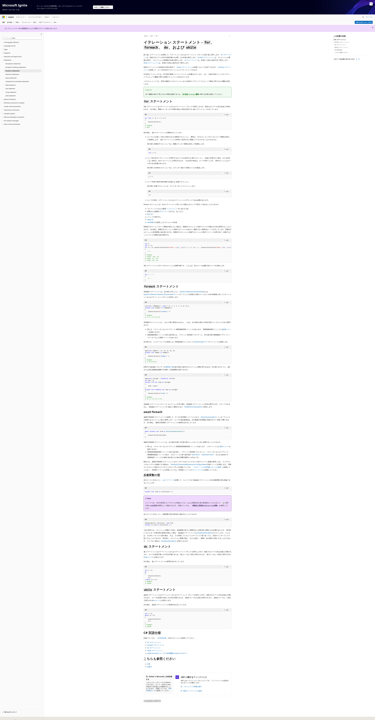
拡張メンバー (224, 446)
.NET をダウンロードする (364, 22)
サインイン (369, 17)
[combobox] (22, 38)
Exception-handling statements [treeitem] (15, 67)
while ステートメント (341, 47)
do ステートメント (340, 45)
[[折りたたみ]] (41, 34)
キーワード (168, 480)
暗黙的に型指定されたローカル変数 (204, 505)
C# (156, 36)
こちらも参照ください (341, 52)
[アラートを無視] (371, 3)
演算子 (151, 222)
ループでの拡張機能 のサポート (167, 653)
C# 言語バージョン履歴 (190, 94)
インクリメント (171, 209)
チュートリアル (198, 470)
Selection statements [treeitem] (12, 74)
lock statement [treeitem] (10, 88)
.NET (151, 36)
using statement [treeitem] (10, 92)
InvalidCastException (204, 533)
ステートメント (206, 57)
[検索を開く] (363, 17)
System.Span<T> (201, 342)
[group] (187, 252)
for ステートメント (340, 40)
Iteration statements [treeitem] (12, 71)
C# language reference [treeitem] (11, 42)
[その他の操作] (229, 36)
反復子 (149, 667)
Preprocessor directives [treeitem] (11, 110)
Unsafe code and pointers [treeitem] (12, 106)
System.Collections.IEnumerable (191, 292)
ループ (148, 557)
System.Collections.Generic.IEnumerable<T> (160, 294)
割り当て (150, 214)
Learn (146, 36)
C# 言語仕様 (162, 638)
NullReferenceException (193, 407)
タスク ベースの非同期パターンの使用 (207, 467)
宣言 (148, 664)
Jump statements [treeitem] (11, 78)
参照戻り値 (169, 367)
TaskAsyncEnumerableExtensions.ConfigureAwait (189, 464)
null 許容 (153, 505)
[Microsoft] (3, 17)
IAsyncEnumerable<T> (209, 417)
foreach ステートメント (341, 42)
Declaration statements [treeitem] (13, 64)
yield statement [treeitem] (10, 96)
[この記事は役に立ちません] (359, 59)
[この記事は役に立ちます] (356, 59)
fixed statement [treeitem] (10, 85)
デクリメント (164, 211)
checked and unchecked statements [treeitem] (17, 81)
